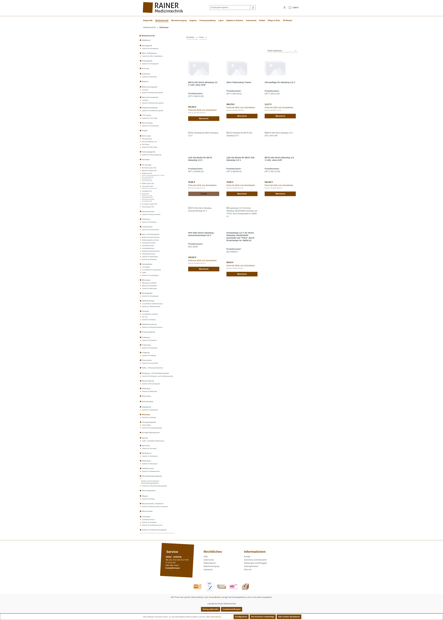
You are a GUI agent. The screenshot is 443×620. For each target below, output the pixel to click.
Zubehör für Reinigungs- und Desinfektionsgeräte (157, 376)
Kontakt (247, 557)
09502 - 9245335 (173, 557)
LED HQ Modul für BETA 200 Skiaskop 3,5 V (240, 158)
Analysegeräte (147, 61)
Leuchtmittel (146, 267)
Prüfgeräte (146, 352)
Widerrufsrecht (210, 563)
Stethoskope (146, 461)
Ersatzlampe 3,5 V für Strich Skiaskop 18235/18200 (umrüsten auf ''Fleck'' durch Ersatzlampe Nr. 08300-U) (240, 237)
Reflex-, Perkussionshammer (152, 368)
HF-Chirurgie (146, 165)
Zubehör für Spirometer (149, 448)
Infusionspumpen (148, 211)
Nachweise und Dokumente (255, 560)
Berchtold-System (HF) (149, 168)
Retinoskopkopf (147, 401)
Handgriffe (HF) (147, 191)
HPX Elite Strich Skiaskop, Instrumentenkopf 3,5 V (201, 234)
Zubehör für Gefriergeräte (150, 257)
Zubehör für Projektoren (149, 340)
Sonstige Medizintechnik (151, 432)
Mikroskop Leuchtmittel (149, 283)
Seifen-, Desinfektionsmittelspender (153, 441)
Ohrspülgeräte (147, 293)
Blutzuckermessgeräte (150, 97)
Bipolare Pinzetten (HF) (149, 170)
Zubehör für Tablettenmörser (151, 471)
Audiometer (146, 74)
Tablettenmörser (148, 468)
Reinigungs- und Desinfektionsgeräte (155, 373)
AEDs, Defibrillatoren (149, 53)
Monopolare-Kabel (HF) (148, 199)
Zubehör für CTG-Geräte (149, 118)
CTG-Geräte (146, 115)
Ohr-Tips (144, 317)
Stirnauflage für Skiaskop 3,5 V (280, 82)
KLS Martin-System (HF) (149, 204)
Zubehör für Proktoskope (149, 348)
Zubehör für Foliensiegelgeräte (151, 155)
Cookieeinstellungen (232, 609)
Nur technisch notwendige (262, 617)
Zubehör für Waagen (148, 499)
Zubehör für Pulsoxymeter (150, 363)
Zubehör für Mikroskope (149, 288)
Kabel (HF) (145, 194)
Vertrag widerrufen (210, 609)
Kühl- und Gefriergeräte (150, 234)
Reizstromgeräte (148, 381)
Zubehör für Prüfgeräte (149, 355)
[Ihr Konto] (284, 7)
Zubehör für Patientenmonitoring (152, 327)
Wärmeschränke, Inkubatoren (153, 504)
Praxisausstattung (148, 332)
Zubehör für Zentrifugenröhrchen (152, 525)
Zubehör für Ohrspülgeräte (150, 296)
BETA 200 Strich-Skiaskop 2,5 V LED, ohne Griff (279, 158)
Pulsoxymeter (147, 360)
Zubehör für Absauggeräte (150, 48)
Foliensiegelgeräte (148, 152)
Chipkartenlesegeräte (150, 108)
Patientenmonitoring (149, 324)
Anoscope (145, 68)
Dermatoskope (147, 123)
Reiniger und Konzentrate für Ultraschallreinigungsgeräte (150, 482)
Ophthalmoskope (148, 301)
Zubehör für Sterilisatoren (150, 456)
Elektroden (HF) (147, 173)
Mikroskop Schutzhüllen (149, 286)
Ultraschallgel (146, 425)
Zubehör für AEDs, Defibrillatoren (152, 56)
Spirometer (146, 445)
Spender (145, 438)
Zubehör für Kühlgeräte (149, 259)
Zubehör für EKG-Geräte (149, 147)
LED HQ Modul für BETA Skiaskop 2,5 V (200, 158)
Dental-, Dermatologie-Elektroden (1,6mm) (153, 175)
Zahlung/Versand (251, 566)
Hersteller (190, 37)
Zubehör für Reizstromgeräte (151, 384)
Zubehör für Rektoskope (149, 391)
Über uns (247, 570)
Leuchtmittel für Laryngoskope (151, 270)
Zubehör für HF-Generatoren (149, 188)
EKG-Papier (146, 144)
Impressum (208, 570)
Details (204, 194)
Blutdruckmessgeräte (149, 87)
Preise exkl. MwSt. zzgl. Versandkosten (202, 110)
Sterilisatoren (146, 453)
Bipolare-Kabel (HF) (147, 195)
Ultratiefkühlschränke (148, 254)
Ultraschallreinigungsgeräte (152, 476)
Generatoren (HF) (147, 186)
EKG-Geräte (146, 136)
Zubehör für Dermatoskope (150, 126)
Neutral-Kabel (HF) (147, 201)
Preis (201, 37)
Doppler (145, 130)
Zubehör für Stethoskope (149, 464)
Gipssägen (146, 159)
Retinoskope (146, 396)
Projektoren (146, 337)
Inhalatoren (146, 219)
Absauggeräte (147, 45)
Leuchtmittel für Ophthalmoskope (152, 304)
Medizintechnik (148, 36)
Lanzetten (145, 90)
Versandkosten (215, 597)
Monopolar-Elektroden (148, 177)
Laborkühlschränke (148, 245)
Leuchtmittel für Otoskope (150, 314)
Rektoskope (146, 388)
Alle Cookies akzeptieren (289, 617)
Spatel (144, 272)
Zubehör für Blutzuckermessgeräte (153, 103)
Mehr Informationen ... (215, 617)
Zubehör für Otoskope (149, 319)
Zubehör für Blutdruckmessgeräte (152, 92)
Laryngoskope (147, 264)
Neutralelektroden (146, 179)
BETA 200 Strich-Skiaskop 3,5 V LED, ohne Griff (202, 83)
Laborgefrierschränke (149, 243)
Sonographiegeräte (149, 422)
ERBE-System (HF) (148, 183)
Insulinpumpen (147, 227)
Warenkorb (203, 119)
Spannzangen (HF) (147, 180)
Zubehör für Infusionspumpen (151, 214)
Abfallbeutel (146, 40)
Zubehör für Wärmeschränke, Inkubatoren (155, 506)
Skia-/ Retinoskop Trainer (238, 82)
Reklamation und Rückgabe (255, 563)
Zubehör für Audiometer (149, 77)
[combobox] (230, 7)
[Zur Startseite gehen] (163, 7)
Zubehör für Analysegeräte (150, 64)
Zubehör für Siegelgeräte (150, 410)
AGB (206, 557)
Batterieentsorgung (211, 566)
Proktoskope (146, 345)
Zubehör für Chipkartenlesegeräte (152, 110)
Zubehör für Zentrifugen (149, 522)
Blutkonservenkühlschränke (150, 237)
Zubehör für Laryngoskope (150, 275)
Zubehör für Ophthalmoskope (151, 306)
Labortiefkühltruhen (148, 248)
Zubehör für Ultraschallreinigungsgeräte (154, 486)
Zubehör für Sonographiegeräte (152, 428)
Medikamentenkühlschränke (151, 251)
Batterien (145, 81)
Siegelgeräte (146, 407)
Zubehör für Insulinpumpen (150, 230)
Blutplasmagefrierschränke (150, 240)
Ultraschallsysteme (149, 490)
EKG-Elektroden (147, 139)
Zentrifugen (146, 517)
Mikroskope (146, 280)
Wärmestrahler (147, 511)
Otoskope (145, 311)
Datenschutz (209, 560)
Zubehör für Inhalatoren (149, 222)
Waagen (145, 496)
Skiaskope (146, 414)
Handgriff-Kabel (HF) (147, 197)
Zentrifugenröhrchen (148, 519)
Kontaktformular (172, 568)
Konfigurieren (241, 617)
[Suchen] (253, 7)
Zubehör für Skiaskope (149, 417)
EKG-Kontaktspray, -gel (149, 141)
